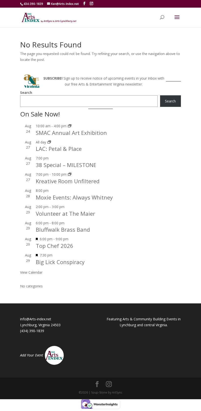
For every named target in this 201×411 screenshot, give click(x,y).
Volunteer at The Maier (65, 213)
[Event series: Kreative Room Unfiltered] (69, 174)
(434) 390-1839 (32, 330)
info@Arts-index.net (35, 319)
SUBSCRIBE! (53, 78)
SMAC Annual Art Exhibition (71, 132)
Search (26, 92)
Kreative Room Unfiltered (68, 181)
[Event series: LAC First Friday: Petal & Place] (49, 142)
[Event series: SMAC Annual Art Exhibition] (69, 126)
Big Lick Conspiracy (60, 262)
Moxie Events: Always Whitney (74, 197)
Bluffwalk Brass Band (63, 229)
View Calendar (31, 272)
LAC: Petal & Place (59, 148)
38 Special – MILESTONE (66, 165)
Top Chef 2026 (54, 245)
